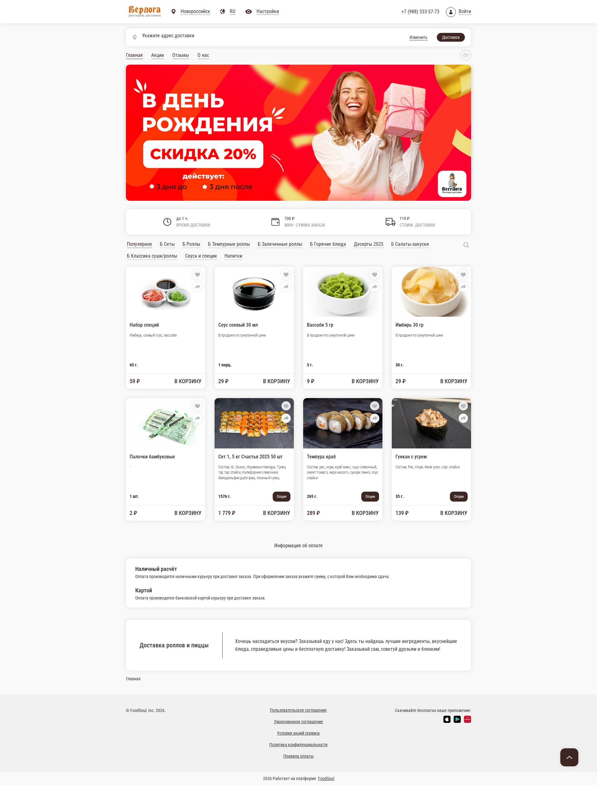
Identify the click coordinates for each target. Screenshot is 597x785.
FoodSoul (326, 778)
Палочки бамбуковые (152, 457)
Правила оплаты (298, 756)
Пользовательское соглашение (298, 710)
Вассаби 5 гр (320, 325)
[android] (457, 719)
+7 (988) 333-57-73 (420, 12)
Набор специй (144, 325)
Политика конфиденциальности (298, 744)
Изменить (419, 37)
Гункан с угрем (411, 457)
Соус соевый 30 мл (238, 325)
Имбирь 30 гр (409, 325)
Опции (281, 496)
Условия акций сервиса (298, 733)
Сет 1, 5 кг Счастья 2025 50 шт (250, 457)
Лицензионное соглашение (298, 721)
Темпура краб (321, 457)
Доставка (451, 37)
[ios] (447, 719)
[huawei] (467, 719)
